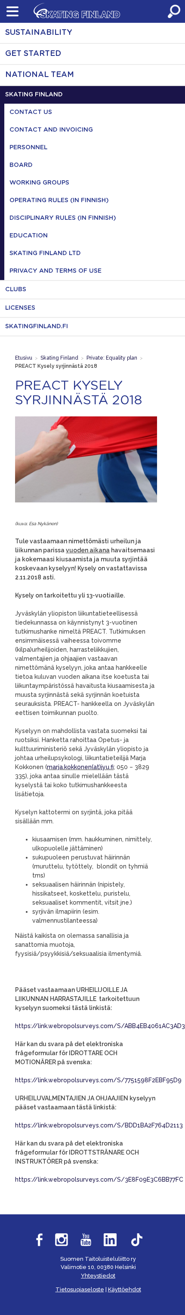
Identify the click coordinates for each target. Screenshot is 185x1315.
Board (21, 165)
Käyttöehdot (124, 1289)
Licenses (20, 308)
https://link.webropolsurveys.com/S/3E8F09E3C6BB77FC (99, 1179)
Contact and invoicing (51, 130)
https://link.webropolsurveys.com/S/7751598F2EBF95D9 (98, 1080)
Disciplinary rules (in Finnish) (62, 218)
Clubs (15, 289)
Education (28, 236)
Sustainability (38, 33)
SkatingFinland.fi (36, 326)
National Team (39, 75)
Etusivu (23, 358)
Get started (33, 54)
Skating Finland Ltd (45, 253)
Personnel (28, 148)
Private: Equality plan (111, 358)
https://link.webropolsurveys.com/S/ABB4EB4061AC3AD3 (100, 1025)
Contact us (30, 112)
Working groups (39, 183)
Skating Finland (34, 95)
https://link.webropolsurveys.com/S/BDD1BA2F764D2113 (99, 1125)
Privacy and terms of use (55, 271)
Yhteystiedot (98, 1275)
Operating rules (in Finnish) (59, 200)
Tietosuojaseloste (80, 1289)
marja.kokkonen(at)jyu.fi (80, 767)
